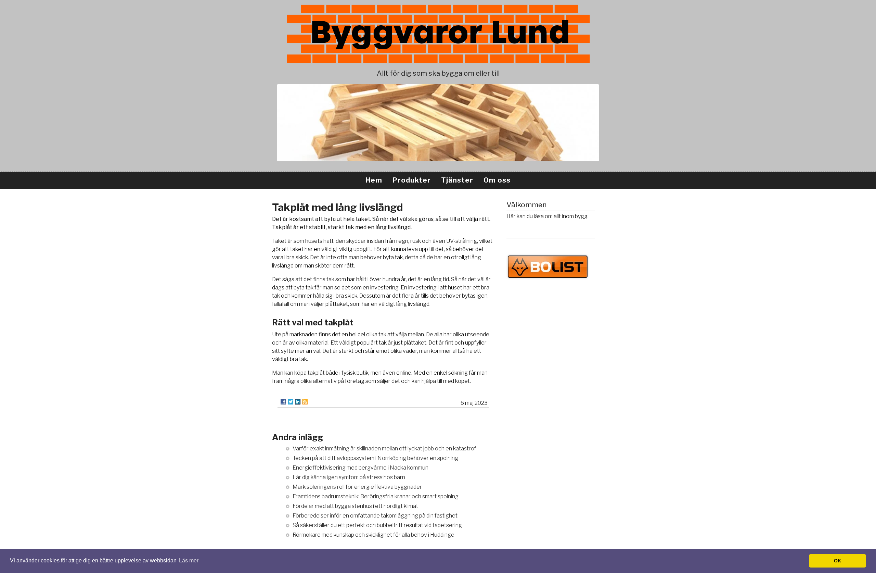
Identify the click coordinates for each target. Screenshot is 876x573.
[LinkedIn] (297, 401)
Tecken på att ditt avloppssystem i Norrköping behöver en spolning (375, 458)
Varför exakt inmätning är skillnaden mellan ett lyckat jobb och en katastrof (384, 448)
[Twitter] (290, 401)
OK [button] (837, 560)
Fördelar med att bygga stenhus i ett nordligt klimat (355, 506)
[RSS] (305, 401)
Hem (373, 180)
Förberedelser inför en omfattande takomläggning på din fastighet (375, 515)
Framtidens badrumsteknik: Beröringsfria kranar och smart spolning (376, 496)
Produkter (411, 180)
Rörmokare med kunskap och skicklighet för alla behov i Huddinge (373, 535)
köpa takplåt (309, 373)
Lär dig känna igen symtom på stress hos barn (349, 477)
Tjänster (457, 180)
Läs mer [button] (188, 560)
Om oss (497, 180)
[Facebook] (283, 401)
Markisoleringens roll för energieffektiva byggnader (357, 487)
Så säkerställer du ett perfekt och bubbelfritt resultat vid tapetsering (377, 525)
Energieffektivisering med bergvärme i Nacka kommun (360, 467)
